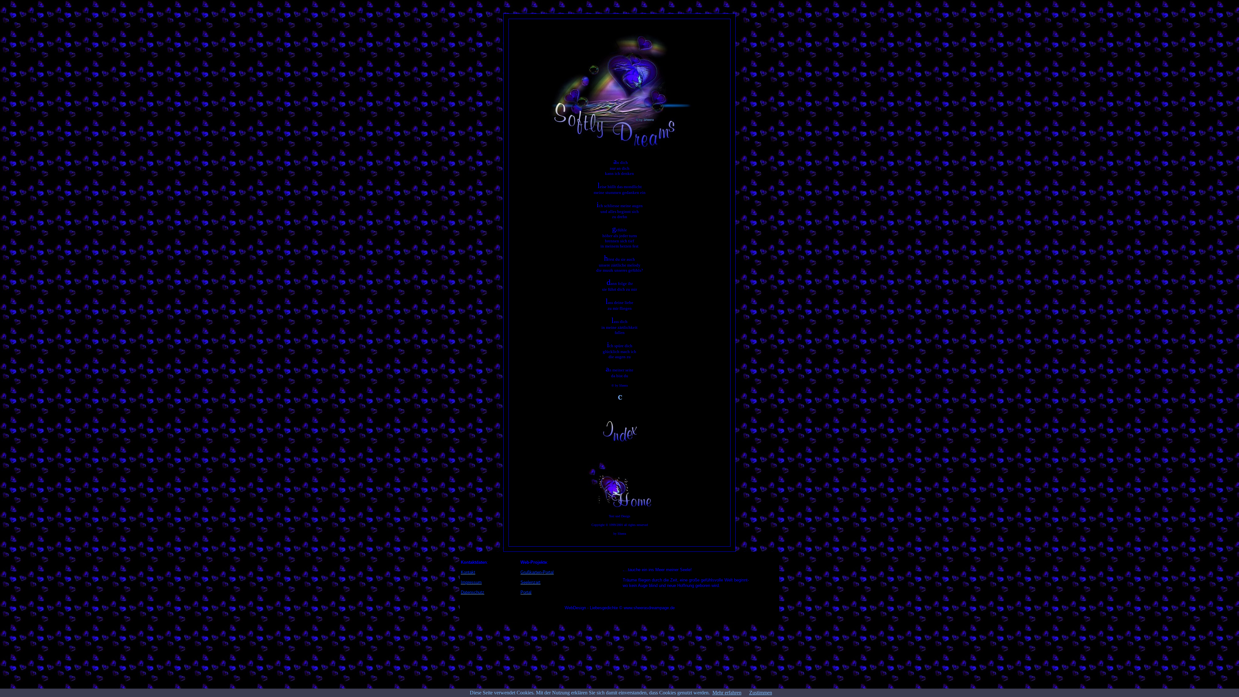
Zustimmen (760, 692)
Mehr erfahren (726, 692)
